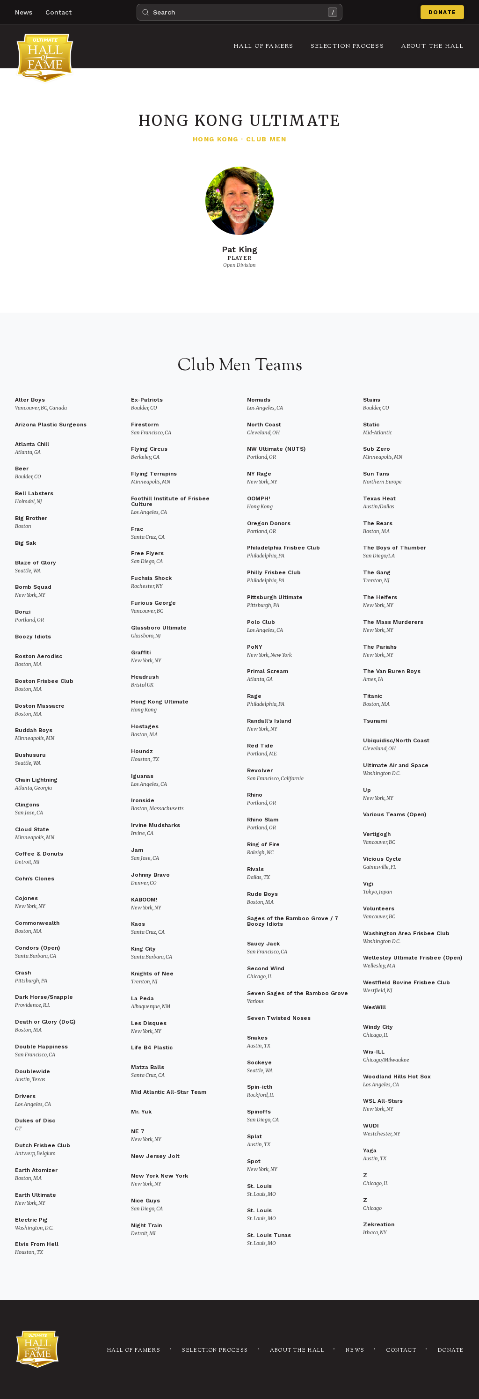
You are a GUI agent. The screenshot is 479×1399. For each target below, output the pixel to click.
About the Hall (297, 1350)
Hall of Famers (134, 1350)
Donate (442, 12)
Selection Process (215, 1350)
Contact (58, 12)
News (23, 12)
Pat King (239, 249)
